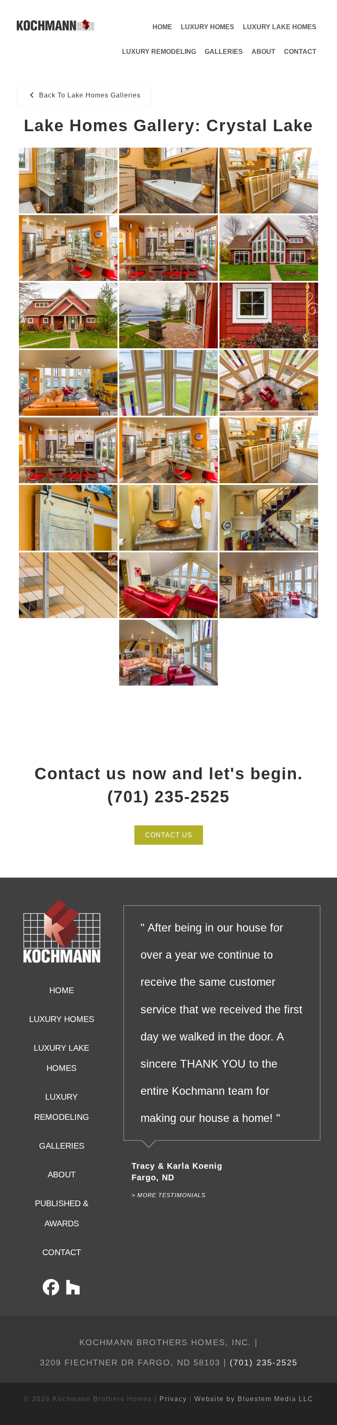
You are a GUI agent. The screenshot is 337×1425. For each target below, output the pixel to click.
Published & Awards (61, 1213)
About (263, 51)
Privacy (173, 1398)
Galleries (224, 51)
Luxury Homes (207, 26)
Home (162, 26)
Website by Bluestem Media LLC (254, 1398)
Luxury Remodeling (159, 51)
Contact (300, 51)
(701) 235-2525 (264, 1362)
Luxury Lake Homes (279, 26)
